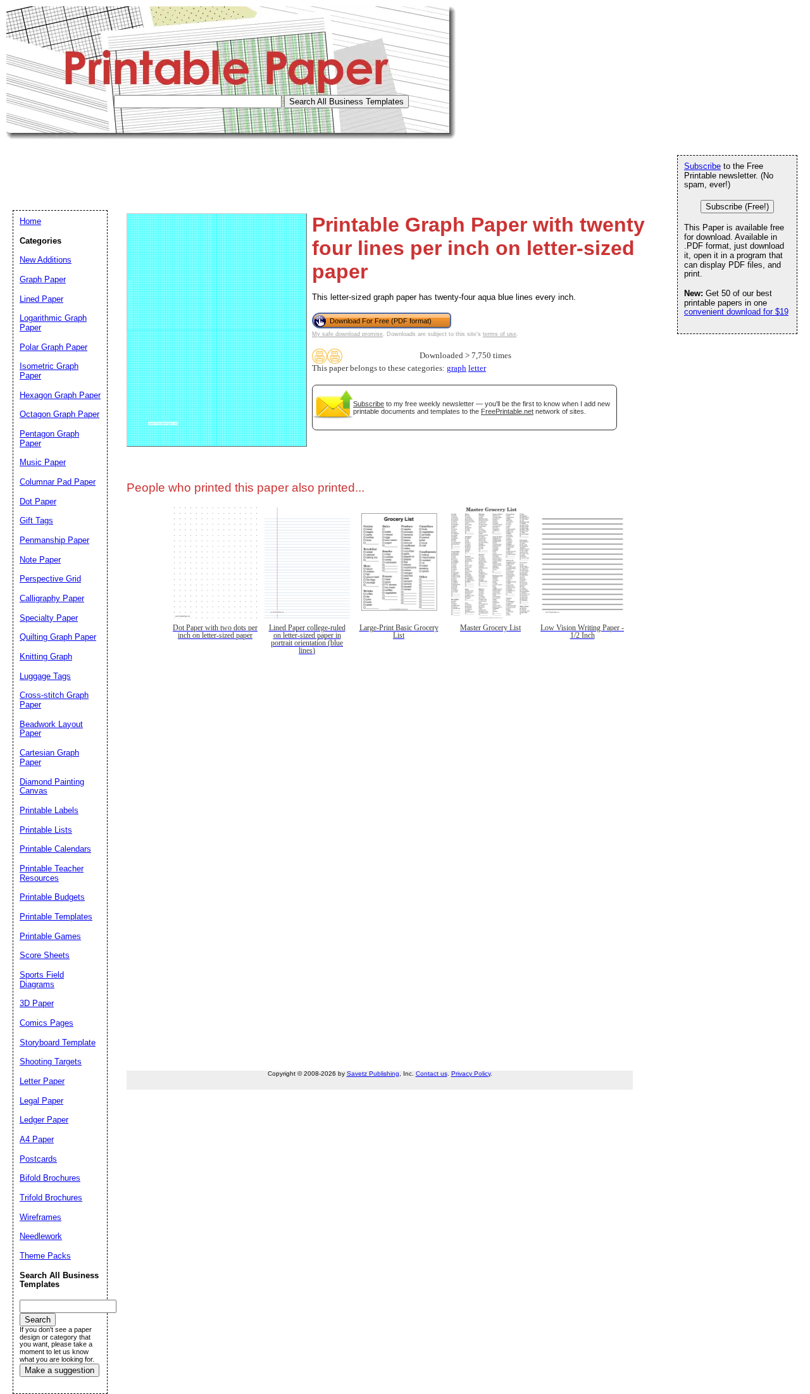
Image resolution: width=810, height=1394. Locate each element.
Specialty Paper (49, 618)
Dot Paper (38, 501)
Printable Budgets (52, 897)
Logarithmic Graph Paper (53, 322)
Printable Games (50, 936)
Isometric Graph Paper (49, 370)
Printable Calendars (55, 849)
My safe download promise (347, 334)
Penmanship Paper (54, 540)
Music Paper (43, 462)
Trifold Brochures (51, 1197)
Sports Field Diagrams (42, 979)
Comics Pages (46, 1023)
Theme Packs (45, 1255)
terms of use (499, 334)
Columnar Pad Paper (58, 482)
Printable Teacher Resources (52, 873)
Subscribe (368, 404)
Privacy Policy (470, 1073)
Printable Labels (49, 810)
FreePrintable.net (507, 411)
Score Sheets (45, 955)
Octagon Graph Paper (59, 414)
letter (477, 368)
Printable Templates (56, 916)
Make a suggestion (59, 1370)
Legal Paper (41, 1100)
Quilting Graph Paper (58, 637)
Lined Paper (41, 299)
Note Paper (40, 559)
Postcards (38, 1159)
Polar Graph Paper (53, 347)
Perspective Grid (50, 578)
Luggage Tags (45, 676)
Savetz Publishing (373, 1073)
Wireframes (40, 1217)
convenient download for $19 (736, 311)
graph (456, 368)
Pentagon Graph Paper (49, 438)
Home (30, 221)
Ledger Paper (44, 1119)
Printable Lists (46, 830)
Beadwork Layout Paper (51, 728)
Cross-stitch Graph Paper (54, 699)
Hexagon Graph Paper (60, 395)
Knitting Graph (46, 656)
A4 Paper (37, 1139)
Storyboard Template (58, 1042)
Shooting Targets (51, 1061)
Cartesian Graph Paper (49, 757)
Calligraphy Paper (52, 598)
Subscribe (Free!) (737, 206)
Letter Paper (42, 1081)
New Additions (46, 259)
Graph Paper (43, 279)
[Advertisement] (236, 167)
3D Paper (37, 1003)
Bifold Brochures (50, 1178)
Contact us (431, 1073)
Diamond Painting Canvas (52, 786)
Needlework (41, 1236)
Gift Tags (36, 520)
